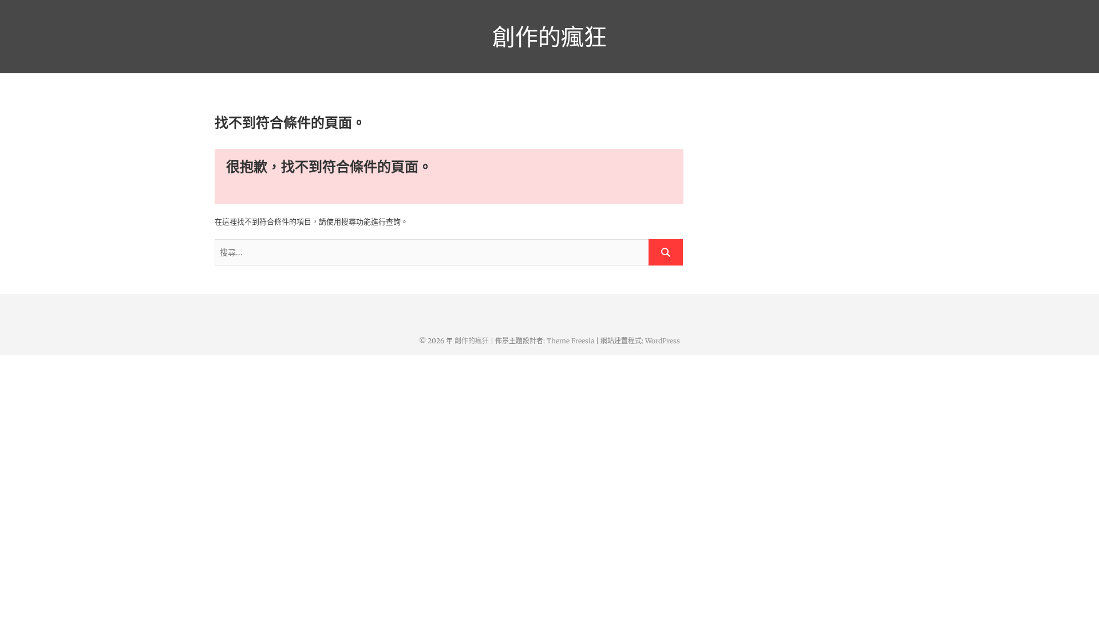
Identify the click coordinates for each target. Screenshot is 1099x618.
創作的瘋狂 (549, 36)
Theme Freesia (570, 340)
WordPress (662, 340)
